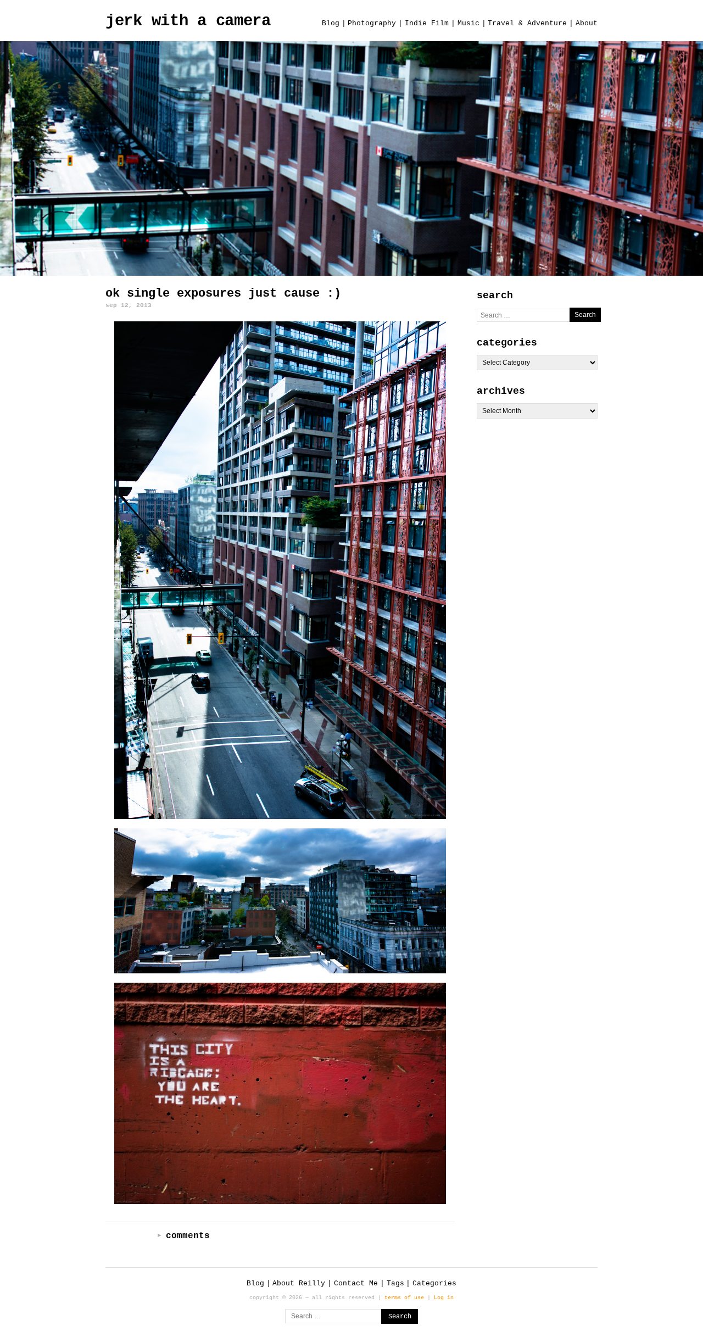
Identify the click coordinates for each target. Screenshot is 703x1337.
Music (468, 23)
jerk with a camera (188, 21)
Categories (434, 1283)
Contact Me (356, 1283)
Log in (444, 1297)
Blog (330, 23)
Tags (395, 1283)
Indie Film (427, 23)
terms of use (404, 1297)
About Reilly (298, 1283)
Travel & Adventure (527, 23)
